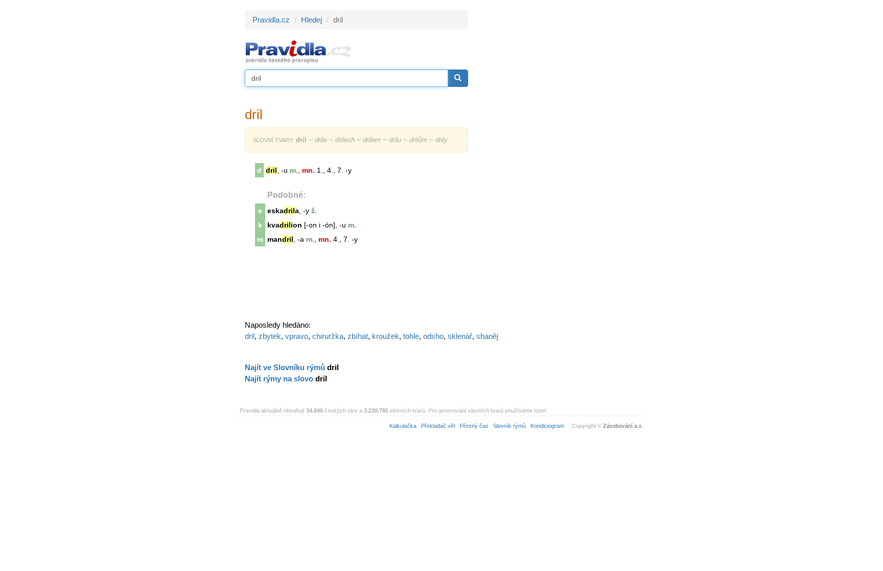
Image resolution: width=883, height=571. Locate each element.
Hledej (311, 19)
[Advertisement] (560, 163)
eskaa (283, 211)
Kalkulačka (402, 426)
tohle (411, 336)
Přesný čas (474, 426)
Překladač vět (438, 426)
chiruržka (327, 336)
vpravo (296, 336)
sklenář (460, 336)
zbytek (270, 336)
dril (249, 336)
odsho (433, 336)
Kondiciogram (547, 426)
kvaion (284, 225)
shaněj (487, 336)
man (280, 239)
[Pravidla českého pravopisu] (299, 51)
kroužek (385, 336)
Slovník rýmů (509, 426)
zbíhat (357, 336)
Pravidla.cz (271, 19)
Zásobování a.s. (623, 426)
